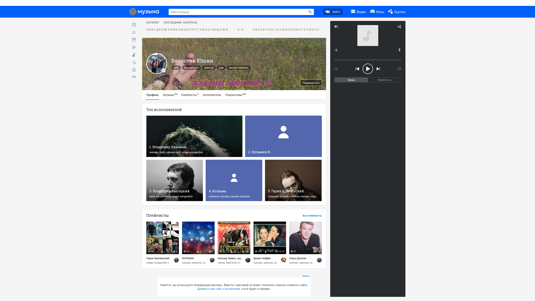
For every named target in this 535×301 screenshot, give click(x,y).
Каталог (152, 22)
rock (176, 67)
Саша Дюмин (297, 258)
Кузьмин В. (261, 152)
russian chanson (238, 67)
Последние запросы (180, 22)
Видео (361, 12)
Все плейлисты (312, 215)
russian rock (191, 67)
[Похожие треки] (399, 50)
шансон (209, 67)
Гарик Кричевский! (157, 258)
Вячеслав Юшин (192, 60)
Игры (379, 12)
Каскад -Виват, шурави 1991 (235, 258)
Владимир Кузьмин (169, 147)
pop (221, 67)
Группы (399, 12)
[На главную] (145, 11)
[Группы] (134, 62)
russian (153, 152)
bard (152, 196)
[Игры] (134, 77)
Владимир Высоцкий (171, 191)
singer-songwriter (192, 152)
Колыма (219, 191)
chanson (214, 196)
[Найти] (310, 12)
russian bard (163, 196)
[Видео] (134, 47)
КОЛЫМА (188, 258)
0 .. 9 (240, 29)
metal (221, 262)
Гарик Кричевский (287, 191)
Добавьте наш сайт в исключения (218, 288)
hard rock (231, 262)
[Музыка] (134, 55)
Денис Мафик (262, 258)
